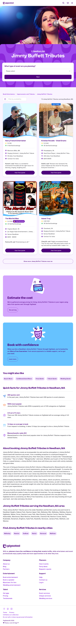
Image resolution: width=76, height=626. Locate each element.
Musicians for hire (9, 582)
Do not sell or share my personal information (18, 617)
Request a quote (45, 569)
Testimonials (7, 598)
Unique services (45, 596)
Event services (44, 593)
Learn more (12, 359)
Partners (6, 569)
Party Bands (40, 378)
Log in (41, 582)
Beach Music (8, 378)
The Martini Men (12, 218)
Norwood (43, 533)
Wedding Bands (65, 378)
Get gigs (6, 593)
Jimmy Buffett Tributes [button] (38, 55)
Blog (4, 566)
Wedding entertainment (11, 585)
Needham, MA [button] (39, 51)
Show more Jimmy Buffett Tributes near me (38, 261)
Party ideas (43, 566)
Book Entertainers (9, 94)
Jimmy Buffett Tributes (44, 94)
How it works (44, 564)
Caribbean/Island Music (24, 378)
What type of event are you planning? (20, 66)
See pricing (12, 310)
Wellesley (7, 533)
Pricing (5, 596)
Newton (16, 533)
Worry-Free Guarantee (18, 351)
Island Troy (46, 218)
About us (6, 564)
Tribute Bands (52, 378)
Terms (5, 612)
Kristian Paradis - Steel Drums (53, 141)
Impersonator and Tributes (26, 94)
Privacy (11, 612)
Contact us (43, 580)
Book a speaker (8, 580)
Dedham (25, 533)
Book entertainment (10, 577)
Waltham (53, 533)
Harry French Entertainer (15, 141)
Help (40, 577)
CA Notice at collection (11, 615)
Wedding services (45, 598)
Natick (34, 533)
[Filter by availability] (17, 99)
